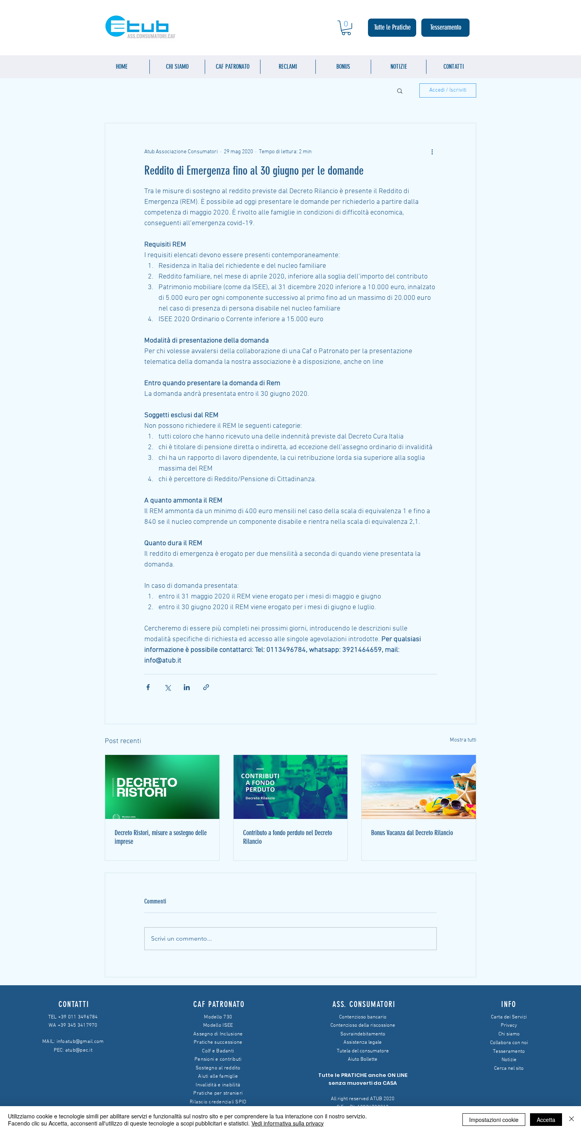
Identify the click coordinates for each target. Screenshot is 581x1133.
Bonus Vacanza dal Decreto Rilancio (412, 832)
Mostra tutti (463, 740)
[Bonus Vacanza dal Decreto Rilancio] (419, 787)
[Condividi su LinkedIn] (187, 687)
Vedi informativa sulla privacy (287, 1123)
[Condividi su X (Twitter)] (167, 687)
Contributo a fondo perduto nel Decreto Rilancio (287, 837)
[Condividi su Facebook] (148, 687)
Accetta (546, 1120)
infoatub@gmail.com (80, 1042)
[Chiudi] (571, 1119)
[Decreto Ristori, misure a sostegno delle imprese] (162, 787)
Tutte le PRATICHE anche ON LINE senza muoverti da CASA (362, 1079)
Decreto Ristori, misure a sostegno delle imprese (161, 837)
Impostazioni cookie (494, 1120)
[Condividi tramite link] (206, 687)
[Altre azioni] (432, 151)
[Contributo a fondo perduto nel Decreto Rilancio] (291, 787)
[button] (346, 28)
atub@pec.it (78, 1050)
